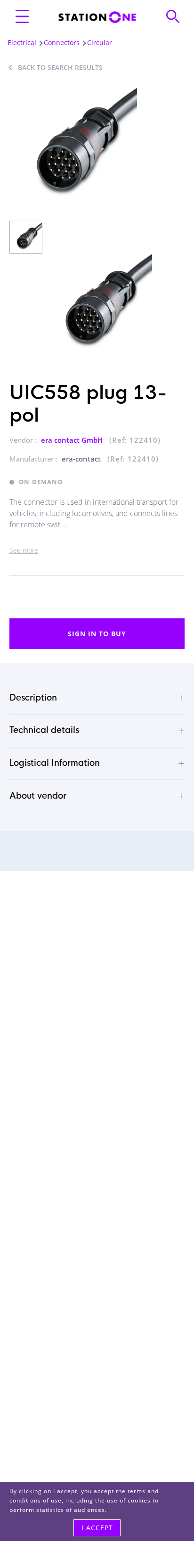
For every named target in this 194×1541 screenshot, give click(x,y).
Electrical (22, 42)
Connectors (62, 42)
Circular (99, 42)
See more (23, 550)
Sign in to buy (97, 633)
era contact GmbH (73, 440)
